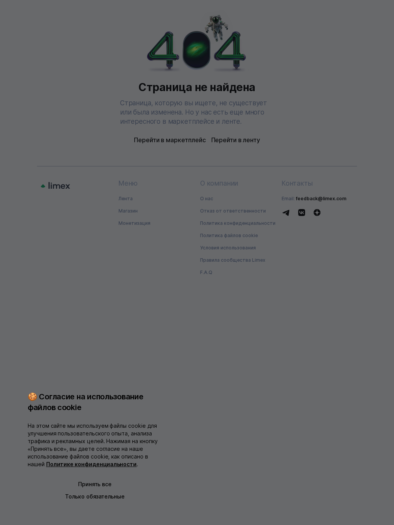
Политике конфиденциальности (91, 464)
